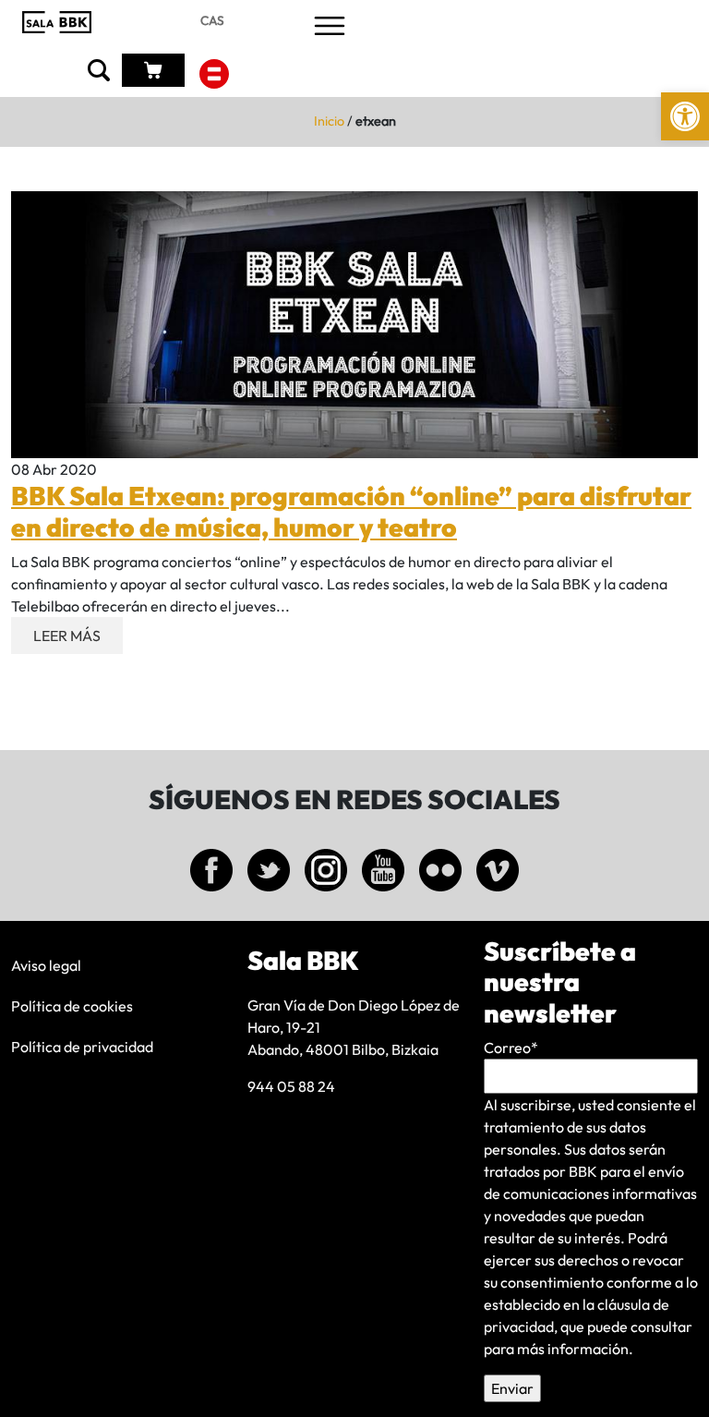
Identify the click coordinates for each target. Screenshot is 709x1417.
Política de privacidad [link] (82, 1046)
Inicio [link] (329, 121)
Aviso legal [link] (46, 965)
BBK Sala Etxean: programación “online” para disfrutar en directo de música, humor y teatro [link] (351, 511)
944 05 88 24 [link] (291, 1086)
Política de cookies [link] (72, 1006)
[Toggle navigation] (329, 27)
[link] (685, 116)
